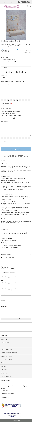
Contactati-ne (4, 397)
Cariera (3, 363)
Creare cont (4, 373)
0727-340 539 (8, 2)
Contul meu (4, 369)
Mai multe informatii (6, 254)
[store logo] (11, 6)
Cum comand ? (5, 342)
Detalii (3, 160)
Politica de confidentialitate (9, 353)
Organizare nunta (6, 359)
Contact (3, 366)
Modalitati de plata (6, 349)
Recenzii (3, 263)
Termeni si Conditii (6, 356)
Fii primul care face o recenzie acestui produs (10, 49)
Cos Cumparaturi (6, 376)
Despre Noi (4, 339)
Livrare (3, 346)
